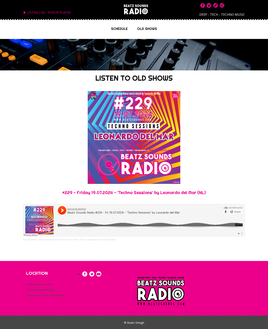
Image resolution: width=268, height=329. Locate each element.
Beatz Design (135, 322)
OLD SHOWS (147, 29)
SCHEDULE (119, 29)
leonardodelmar (30, 240)
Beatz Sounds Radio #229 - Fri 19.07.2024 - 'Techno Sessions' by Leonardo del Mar (77, 240)
